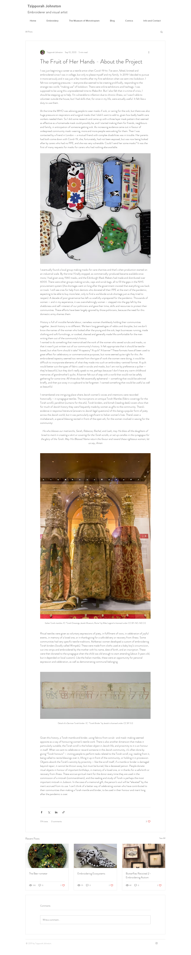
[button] (161, 32)
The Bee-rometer (38, 873)
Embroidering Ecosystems (91, 873)
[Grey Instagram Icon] (156, 943)
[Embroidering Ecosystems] (95, 856)
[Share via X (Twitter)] (48, 812)
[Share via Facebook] (41, 812)
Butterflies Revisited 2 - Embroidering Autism (138, 875)
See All (162, 838)
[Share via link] (63, 812)
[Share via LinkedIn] (56, 812)
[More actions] (149, 52)
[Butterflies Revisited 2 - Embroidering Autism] (143, 856)
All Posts (29, 31)
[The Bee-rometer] (47, 856)
